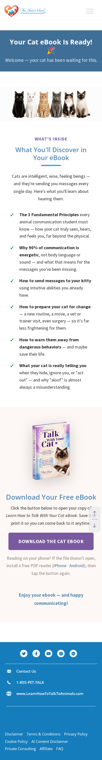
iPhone (59, 565)
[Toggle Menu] (90, 11)
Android (76, 565)
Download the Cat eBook (51, 541)
